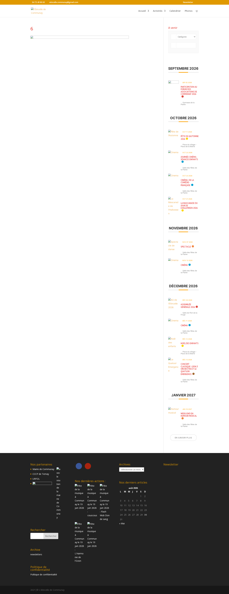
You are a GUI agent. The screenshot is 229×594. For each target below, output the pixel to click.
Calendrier (175, 11)
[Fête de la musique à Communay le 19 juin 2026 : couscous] (92, 515)
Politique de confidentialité (43, 574)
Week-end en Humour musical (189, 414)
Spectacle (186, 246)
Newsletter (188, 2)
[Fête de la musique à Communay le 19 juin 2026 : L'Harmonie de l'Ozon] (80, 560)
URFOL (36, 478)
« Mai (122, 523)
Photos (188, 11)
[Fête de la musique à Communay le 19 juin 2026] (80, 507)
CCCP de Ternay (41, 473)
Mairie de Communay (43, 469)
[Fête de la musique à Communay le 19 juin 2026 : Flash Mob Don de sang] (105, 519)
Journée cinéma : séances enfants (189, 158)
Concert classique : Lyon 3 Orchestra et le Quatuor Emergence (189, 369)
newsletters (36, 554)
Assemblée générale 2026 (188, 306)
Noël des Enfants (189, 343)
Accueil (142, 11)
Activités (157, 11)
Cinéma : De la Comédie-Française (187, 183)
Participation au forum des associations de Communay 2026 (189, 91)
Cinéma (184, 265)
